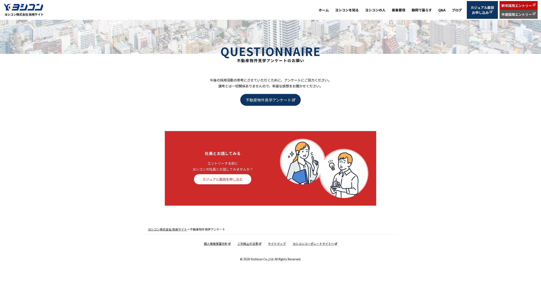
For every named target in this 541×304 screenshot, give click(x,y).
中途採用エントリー (516, 14)
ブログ (457, 9)
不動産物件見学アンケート (268, 100)
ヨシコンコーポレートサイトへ (313, 244)
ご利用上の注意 (248, 244)
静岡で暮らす (422, 9)
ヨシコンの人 (375, 9)
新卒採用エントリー (516, 5)
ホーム (324, 9)
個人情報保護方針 (216, 244)
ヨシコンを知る (347, 9)
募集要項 (398, 9)
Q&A (441, 9)
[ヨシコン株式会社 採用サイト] (23, 7)
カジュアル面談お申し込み (482, 10)
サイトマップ (277, 244)
